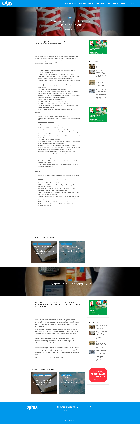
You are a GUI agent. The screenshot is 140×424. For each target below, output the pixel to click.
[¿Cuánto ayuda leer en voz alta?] (92, 66)
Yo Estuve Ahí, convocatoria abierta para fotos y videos (70, 397)
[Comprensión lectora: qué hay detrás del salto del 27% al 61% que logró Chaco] (92, 82)
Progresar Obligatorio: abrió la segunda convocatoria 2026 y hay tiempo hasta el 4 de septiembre (43, 250)
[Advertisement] (58, 49)
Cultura (123, 3)
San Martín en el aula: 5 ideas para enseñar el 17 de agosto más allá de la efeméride (71, 250)
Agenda (69, 17)
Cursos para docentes (70, 3)
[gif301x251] (98, 375)
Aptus (73, 420)
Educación (116, 3)
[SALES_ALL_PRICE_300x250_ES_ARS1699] (98, 47)
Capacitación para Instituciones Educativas (99, 3)
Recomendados (48, 375)
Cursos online (82, 3)
